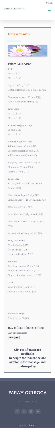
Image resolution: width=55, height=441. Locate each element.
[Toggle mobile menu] (49, 11)
